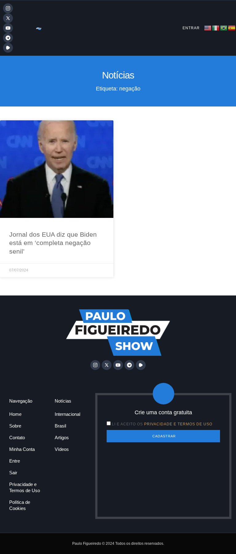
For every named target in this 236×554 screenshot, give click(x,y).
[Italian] (216, 27)
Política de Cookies (19, 505)
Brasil (60, 425)
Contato (17, 437)
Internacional (67, 414)
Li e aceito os (162, 424)
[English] (208, 27)
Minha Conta (22, 449)
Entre (14, 461)
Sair (13, 472)
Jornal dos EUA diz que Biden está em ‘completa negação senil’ (53, 243)
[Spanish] (232, 27)
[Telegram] (8, 38)
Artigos (62, 437)
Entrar (191, 28)
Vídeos (62, 449)
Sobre (15, 425)
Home (15, 414)
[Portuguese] (224, 27)
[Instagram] (8, 8)
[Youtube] (8, 28)
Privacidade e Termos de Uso (24, 487)
